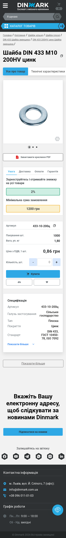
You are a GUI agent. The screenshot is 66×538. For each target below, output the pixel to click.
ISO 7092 (52, 338)
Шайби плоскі (53, 35)
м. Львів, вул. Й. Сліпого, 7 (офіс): (31, 483)
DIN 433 (52, 331)
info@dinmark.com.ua (23, 489)
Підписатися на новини (33, 431)
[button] (29, 147)
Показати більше (33, 363)
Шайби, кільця (35, 35)
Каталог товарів (22, 26)
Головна (7, 35)
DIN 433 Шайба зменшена (16, 39)
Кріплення (19, 35)
